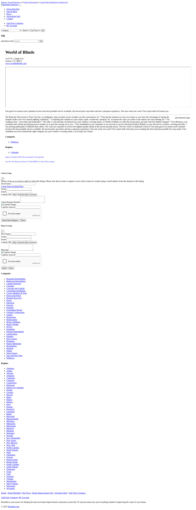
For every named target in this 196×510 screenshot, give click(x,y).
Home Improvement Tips (42, 493)
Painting (9, 336)
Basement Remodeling (15, 279)
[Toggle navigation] (20, 5)
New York (10, 445)
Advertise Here (61, 493)
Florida (9, 390)
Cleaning (10, 286)
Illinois (9, 400)
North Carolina (12, 448)
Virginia (9, 479)
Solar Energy (11, 353)
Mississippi (11, 426)
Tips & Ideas (11, 11)
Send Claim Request (10, 220)
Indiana (9, 402)
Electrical (10, 303)
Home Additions (13, 322)
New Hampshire (13, 438)
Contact (9, 19)
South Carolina (12, 464)
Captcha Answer (8, 207)
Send (4, 268)
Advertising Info (13, 16)
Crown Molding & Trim (16, 293)
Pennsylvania (12, 460)
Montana (10, 431)
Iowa (8, 404)
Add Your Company (14, 23)
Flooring (10, 307)
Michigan (10, 421)
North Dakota (12, 450)
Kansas (9, 407)
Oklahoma (10, 455)
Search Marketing (14, 2)
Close (23, 220)
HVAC (9, 327)
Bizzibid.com (13, 506)
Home (3, 493)
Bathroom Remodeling (16, 281)
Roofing (9, 348)
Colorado (15, 152)
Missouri (10, 428)
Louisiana (10, 412)
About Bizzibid (12, 9)
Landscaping (11, 334)
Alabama (10, 368)
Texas (8, 472)
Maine (9, 414)
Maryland (10, 416)
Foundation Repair (14, 310)
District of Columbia (15, 388)
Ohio (8, 452)
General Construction (15, 312)
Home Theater (12, 324)
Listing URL (6, 194)
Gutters (9, 315)
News (8, 14)
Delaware (10, 385)
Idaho (8, 397)
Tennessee (10, 469)
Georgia (9, 392)
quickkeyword (7, 41)
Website (4, 2)
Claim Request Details (10, 202)
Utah (8, 474)
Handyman (11, 317)
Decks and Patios (13, 295)
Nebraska (10, 433)
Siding (9, 351)
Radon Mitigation (13, 343)
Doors (9, 300)
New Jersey (11, 440)
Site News (26, 493)
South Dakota (12, 467)
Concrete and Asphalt (15, 288)
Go (43, 30)
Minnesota (10, 424)
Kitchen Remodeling (15, 331)
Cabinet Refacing (13, 283)
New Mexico (11, 443)
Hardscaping (11, 319)
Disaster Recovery (14, 298)
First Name (5, 184)
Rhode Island (12, 462)
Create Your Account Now (12, 186)
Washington (11, 481)
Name (3, 189)
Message (4, 250)
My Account (11, 26)
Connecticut (11, 383)
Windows (15, 142)
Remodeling (11, 346)
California (10, 378)
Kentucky (10, 409)
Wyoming (10, 488)
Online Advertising (31, 2)
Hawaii (9, 395)
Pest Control (11, 339)
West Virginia (12, 484)
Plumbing (10, 341)
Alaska (9, 371)
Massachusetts (12, 419)
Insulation (10, 329)
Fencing (9, 305)
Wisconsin (10, 486)
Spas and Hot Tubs (14, 355)
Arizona (9, 373)
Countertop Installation (16, 291)
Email (3, 192)
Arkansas (10, 375)
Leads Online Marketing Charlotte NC (54, 2)
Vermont (10, 476)
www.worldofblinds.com (15, 63)
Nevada (9, 436)
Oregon (9, 457)
